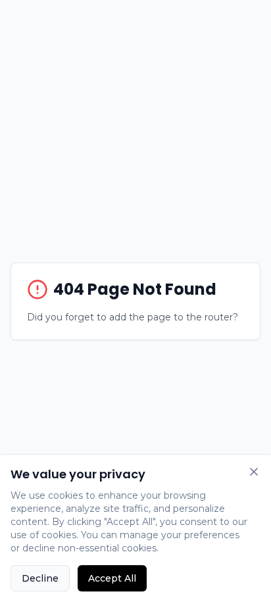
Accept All (112, 578)
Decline (40, 578)
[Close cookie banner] (253, 471)
